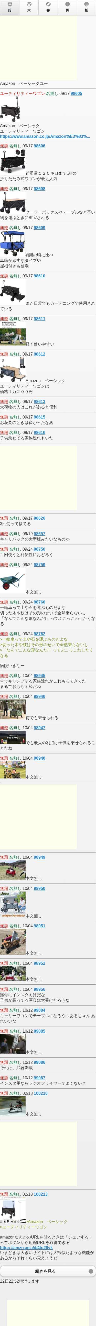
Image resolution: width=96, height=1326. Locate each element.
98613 (39, 401)
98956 (39, 989)
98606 (39, 146)
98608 (39, 189)
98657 (39, 534)
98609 (39, 228)
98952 (39, 963)
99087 (39, 1078)
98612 (39, 354)
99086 (39, 1062)
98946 (39, 696)
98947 (39, 728)
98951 (39, 926)
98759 (39, 564)
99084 (39, 1010)
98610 (39, 276)
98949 (39, 857)
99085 (39, 1031)
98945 (39, 675)
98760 (39, 602)
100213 (41, 1194)
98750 (39, 549)
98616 (39, 432)
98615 (39, 417)
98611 (39, 319)
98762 (39, 634)
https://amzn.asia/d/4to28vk (26, 1247)
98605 (76, 93)
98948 (39, 758)
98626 (39, 518)
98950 (39, 888)
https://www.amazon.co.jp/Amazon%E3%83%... (45, 136)
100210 (41, 1093)
